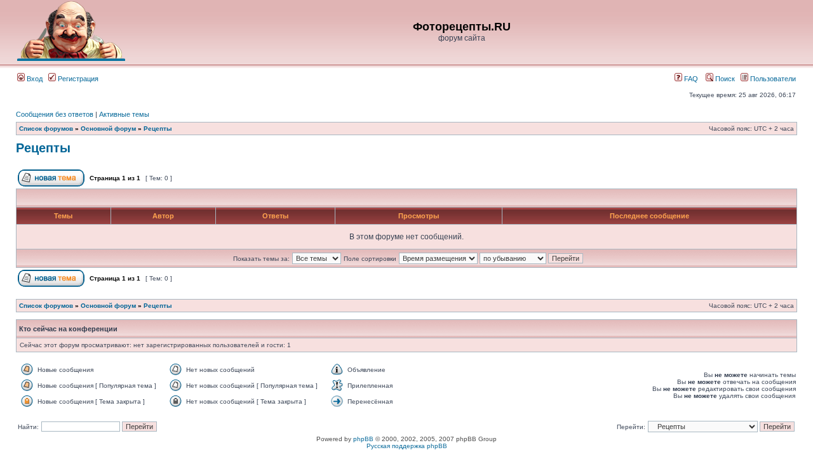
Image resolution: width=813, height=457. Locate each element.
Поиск (724, 79)
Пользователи (772, 79)
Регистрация (77, 79)
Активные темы (124, 114)
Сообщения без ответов (54, 114)
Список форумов (46, 128)
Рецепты (158, 128)
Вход (34, 79)
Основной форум (108, 128)
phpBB (363, 438)
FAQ (690, 79)
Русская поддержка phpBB (406, 445)
